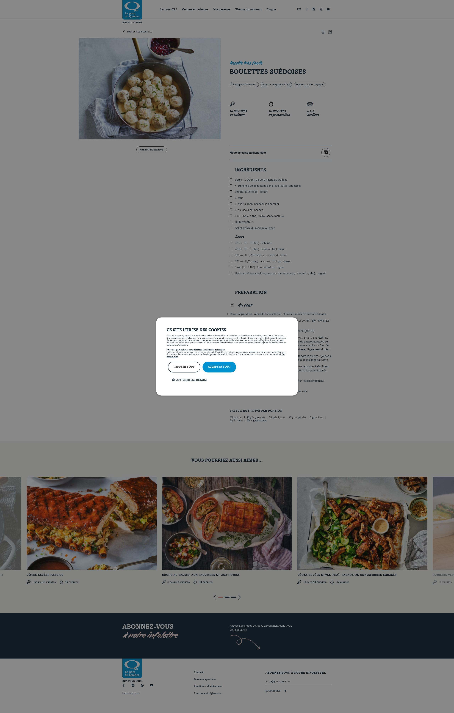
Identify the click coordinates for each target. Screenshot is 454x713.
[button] (229, 380)
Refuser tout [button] (184, 367)
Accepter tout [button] (219, 367)
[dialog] (227, 356)
